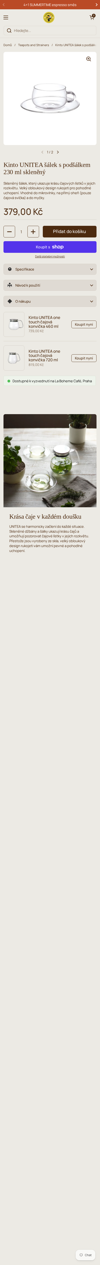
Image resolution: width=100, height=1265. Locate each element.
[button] (92, 17)
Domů (7, 45)
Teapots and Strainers (33, 45)
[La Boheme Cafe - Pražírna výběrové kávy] (48, 17)
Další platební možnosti (50, 256)
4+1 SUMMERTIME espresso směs (50, 5)
